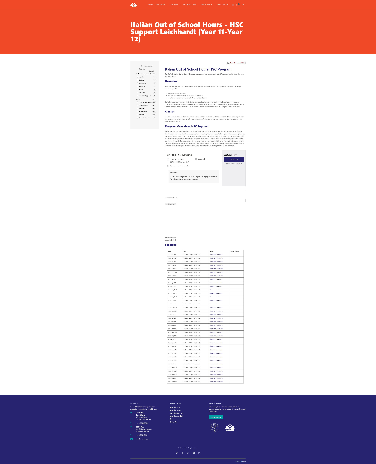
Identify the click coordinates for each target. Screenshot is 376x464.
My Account (233, 5)
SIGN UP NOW (216, 417)
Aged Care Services (176, 413)
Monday (141, 77)
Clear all (151, 71)
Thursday (142, 86)
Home (150, 5)
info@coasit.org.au (142, 439)
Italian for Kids (175, 407)
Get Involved (190, 5)
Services (174, 5)
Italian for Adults (175, 410)
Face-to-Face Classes (145, 102)
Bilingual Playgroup (145, 96)
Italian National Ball (176, 416)
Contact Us (222, 5)
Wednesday (142, 83)
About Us (161, 5)
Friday (141, 89)
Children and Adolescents (143, 74)
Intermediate (143, 111)
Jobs (171, 419)
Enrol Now (234, 159)
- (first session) (179, 160)
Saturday (142, 92)
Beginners (142, 108)
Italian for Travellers (145, 118)
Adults (138, 99)
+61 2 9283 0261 (142, 435)
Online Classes (143, 105)
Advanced (142, 115)
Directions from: (171, 198)
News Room (207, 5)
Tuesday (141, 80)
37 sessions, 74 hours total (179, 166)
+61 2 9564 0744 (142, 423)
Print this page (235, 63)
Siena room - (216, 254)
